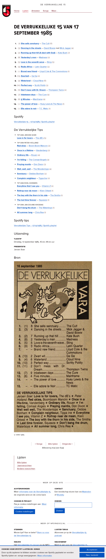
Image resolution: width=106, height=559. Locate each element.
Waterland (26, 80)
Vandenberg (41, 150)
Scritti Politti (40, 85)
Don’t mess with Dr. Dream (33, 90)
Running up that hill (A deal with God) (38, 53)
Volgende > (67, 444)
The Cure (42, 94)
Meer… (55, 11)
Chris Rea (39, 212)
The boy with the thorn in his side (32, 195)
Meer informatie (44, 555)
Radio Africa (26, 66)
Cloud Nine (38, 80)
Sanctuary (21, 173)
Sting (49, 62)
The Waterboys (45, 207)
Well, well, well (24, 169)
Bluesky (60, 495)
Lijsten (25, 11)
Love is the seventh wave (32, 62)
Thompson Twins (56, 90)
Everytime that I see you (28, 186)
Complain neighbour (26, 178)
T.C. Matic (43, 108)
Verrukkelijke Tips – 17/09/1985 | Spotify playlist (35, 225)
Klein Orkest (45, 190)
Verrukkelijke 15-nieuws (28, 545)
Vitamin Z (46, 186)
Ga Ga (34, 76)
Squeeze (43, 200)
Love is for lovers (25, 138)
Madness (43, 57)
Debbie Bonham (36, 173)
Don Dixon (38, 164)
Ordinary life (23, 155)
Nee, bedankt (92, 555)
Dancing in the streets (31, 48)
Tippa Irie (43, 178)
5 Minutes (25, 99)
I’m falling (21, 159)
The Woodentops (41, 169)
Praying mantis (24, 164)
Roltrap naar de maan (27, 190)
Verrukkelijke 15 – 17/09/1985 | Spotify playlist (34, 121)
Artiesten (36, 11)
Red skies (21, 145)
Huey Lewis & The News (51, 104)
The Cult (46, 43)
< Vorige (38, 444)
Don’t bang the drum (26, 207)
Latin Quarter (41, 66)
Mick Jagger (65, 48)
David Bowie (49, 48)
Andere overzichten (26, 468)
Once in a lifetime (25, 150)
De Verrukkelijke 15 (53, 4)
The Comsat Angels (38, 159)
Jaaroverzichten (24, 465)
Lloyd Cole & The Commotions (53, 71)
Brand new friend (29, 71)
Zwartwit (25, 76)
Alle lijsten (53, 444)
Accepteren (92, 549)
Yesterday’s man (28, 57)
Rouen (34, 155)
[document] (53, 552)
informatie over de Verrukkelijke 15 (34, 491)
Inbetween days (28, 94)
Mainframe (38, 99)
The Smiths (55, 195)
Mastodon (86, 491)
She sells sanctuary (30, 43)
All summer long (24, 212)
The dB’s (39, 138)
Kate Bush (62, 53)
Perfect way (26, 85)
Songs (45, 11)
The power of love (29, 104)
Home (16, 11)
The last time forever (26, 200)
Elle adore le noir (29, 108)
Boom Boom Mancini (38, 145)
